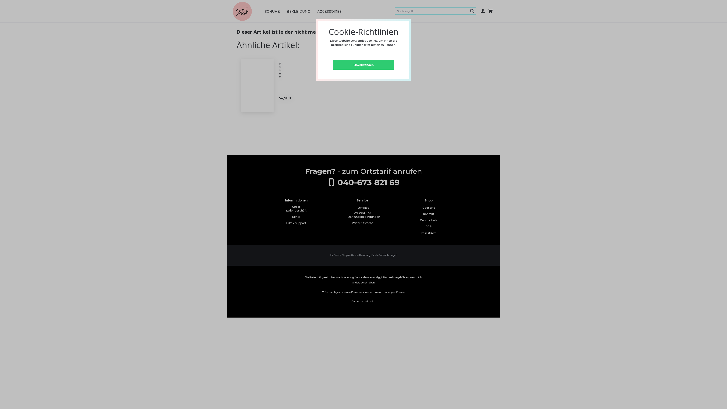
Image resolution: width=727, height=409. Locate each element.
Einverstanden (363, 65)
